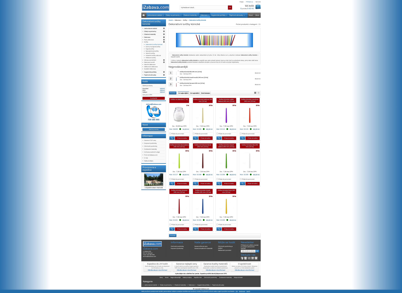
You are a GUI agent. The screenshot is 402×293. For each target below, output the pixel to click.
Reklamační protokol (224, 250)
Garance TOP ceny (150, 140)
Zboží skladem (205, 93)
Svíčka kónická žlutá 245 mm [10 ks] (226, 191)
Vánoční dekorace (149, 64)
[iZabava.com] (155, 7)
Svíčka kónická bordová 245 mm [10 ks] (203, 146)
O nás (146, 158)
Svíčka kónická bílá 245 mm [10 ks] (250, 146)
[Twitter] (245, 258)
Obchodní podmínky (150, 146)
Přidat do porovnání (177, 134)
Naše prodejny (148, 161)
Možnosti (242, 291)
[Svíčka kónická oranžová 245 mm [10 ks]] (250, 114)
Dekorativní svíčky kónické (154, 44)
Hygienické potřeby (218, 15)
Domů (171, 20)
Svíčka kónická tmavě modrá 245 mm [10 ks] (203, 191)
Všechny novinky (153, 129)
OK (237, 291)
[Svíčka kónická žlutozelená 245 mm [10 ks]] (179, 160)
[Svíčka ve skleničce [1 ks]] (179, 114)
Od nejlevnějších (183, 93)
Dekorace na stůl (149, 62)
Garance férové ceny (200, 246)
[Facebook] (242, 258)
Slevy (161, 277)
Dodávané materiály (150, 149)
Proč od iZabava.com (151, 155)
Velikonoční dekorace (151, 67)
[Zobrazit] (172, 138)
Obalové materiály (190, 15)
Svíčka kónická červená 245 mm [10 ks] (179, 191)
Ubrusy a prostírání (150, 60)
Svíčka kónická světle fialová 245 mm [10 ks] (226, 100)
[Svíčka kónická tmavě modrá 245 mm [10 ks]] (176, 78)
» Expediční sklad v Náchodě (154, 188)
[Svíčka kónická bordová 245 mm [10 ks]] (203, 160)
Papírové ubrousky (236, 15)
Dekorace (204, 15)
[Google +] (249, 258)
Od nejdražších (195, 93)
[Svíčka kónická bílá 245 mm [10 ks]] (176, 73)
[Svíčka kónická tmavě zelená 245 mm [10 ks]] (226, 160)
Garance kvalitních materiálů (203, 248)
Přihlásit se (249, 2)
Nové (251, 15)
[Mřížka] (255, 92)
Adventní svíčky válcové (153, 55)
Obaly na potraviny (173, 15)
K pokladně (153, 98)
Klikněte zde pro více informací (157, 270)
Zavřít (248, 291)
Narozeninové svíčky (152, 51)
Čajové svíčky (150, 49)
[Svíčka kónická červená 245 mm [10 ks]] (176, 84)
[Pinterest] (252, 258)
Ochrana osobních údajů (152, 152)
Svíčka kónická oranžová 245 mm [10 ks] (249, 100)
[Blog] (256, 258)
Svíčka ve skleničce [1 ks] (179, 99)
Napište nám (198, 277)
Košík (145, 81)
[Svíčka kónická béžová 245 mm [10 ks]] (203, 114)
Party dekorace (149, 40)
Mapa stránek (238, 277)
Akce (257, 15)
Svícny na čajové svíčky (153, 47)
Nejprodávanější (175, 277)
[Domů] (143, 15)
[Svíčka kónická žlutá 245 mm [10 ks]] (226, 205)
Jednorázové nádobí (154, 15)
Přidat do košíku (182, 138)
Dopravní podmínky (150, 143)
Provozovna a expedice (149, 168)
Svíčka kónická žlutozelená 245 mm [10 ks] (179, 146)
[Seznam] (258, 92)
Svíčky (146, 42)
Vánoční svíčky (150, 53)
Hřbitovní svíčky (151, 58)
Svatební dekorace (150, 69)
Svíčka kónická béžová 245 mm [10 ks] (202, 100)
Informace (147, 136)
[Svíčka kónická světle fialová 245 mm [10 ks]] (226, 114)
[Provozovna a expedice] (153, 179)
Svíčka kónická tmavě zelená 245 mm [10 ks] (226, 146)
